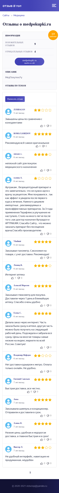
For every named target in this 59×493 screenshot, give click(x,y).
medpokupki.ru (29, 61)
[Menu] (54, 5)
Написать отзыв (15, 99)
